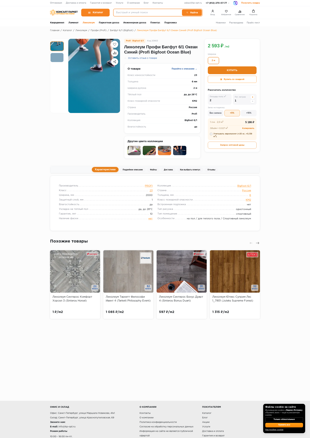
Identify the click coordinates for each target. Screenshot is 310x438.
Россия (246, 191)
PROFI (149, 186)
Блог (146, 3)
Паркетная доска (109, 23)
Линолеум (89, 23)
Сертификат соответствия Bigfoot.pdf (154, 180)
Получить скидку (250, 3)
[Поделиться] (114, 61)
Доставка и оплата (76, 3)
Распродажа (236, 23)
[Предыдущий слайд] (251, 243)
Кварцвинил (57, 23)
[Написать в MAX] (235, 3)
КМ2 (248, 200)
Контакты (158, 3)
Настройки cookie (274, 430)
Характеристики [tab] (105, 169)
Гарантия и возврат (101, 3)
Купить (232, 70)
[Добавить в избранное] (114, 44)
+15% (248, 113)
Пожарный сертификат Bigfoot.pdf (83, 180)
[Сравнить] (114, 53)
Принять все (284, 425)
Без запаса (216, 113)
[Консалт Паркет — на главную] (64, 12)
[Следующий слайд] (257, 243)
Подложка (170, 23)
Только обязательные (284, 419)
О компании (133, 3)
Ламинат (73, 23)
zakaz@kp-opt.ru (193, 3)
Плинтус (155, 23)
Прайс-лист (253, 23)
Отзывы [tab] (211, 170)
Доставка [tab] (168, 170)
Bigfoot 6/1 (244, 186)
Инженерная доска (134, 23)
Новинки (221, 23)
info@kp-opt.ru (67, 427)
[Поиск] (192, 12)
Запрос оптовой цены (232, 145)
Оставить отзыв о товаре (142, 58)
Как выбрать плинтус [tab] (190, 170)
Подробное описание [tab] (133, 170)
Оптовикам (56, 3)
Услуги (119, 3)
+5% (232, 113)
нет (150, 219)
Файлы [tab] (153, 170)
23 (151, 191)
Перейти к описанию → (184, 69)
